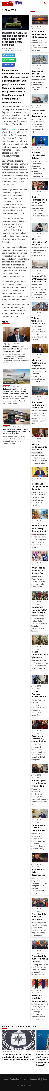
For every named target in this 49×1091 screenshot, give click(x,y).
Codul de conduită (32, 1079)
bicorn (14, 129)
